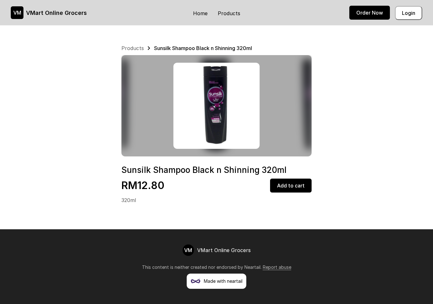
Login (408, 13)
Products (229, 13)
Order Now (369, 13)
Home (200, 13)
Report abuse (277, 267)
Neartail (252, 267)
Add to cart (291, 185)
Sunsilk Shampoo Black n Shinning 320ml (203, 48)
